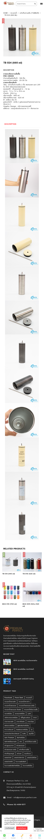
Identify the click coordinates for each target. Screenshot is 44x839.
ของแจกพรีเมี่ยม (20, 714)
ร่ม (31, 730)
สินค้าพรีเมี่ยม (21, 738)
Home (5, 13)
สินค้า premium (9, 738)
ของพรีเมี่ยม (8, 714)
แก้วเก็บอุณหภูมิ (9, 754)
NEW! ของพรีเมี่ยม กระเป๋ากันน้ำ (23, 669)
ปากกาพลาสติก (9, 722)
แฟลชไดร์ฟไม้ (8, 762)
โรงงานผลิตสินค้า (21, 762)
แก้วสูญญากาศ (9, 746)
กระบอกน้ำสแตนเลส (10, 706)
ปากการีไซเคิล (20, 722)
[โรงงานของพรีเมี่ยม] (8, 3)
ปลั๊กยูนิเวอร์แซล (25, 718)
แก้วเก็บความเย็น (24, 750)
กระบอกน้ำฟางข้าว (24, 702)
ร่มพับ (24, 734)
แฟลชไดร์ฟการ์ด (19, 758)
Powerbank (8, 698)
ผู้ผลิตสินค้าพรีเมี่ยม (23, 726)
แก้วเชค (19, 754)
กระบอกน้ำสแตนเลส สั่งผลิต (12, 710)
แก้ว (21, 742)
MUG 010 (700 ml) (9, 604)
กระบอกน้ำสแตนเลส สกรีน (26, 706)
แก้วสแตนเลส (20, 746)
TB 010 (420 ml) (29, 574)
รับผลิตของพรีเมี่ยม (22, 730)
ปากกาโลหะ (30, 722)
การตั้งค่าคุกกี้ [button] (10, 828)
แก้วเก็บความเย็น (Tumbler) (29, 13)
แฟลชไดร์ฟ (7, 758)
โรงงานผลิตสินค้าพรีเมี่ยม (12, 766)
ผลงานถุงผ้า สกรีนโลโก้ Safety (23, 679)
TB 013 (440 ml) (8, 574)
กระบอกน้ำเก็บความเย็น (31, 710)
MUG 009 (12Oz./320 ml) (31, 605)
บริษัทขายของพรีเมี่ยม (11, 718)
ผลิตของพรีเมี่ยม (9, 726)
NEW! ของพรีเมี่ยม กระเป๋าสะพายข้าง (25, 661)
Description (10, 124)
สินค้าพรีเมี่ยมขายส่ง (10, 742)
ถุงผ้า (29, 714)
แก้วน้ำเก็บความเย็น (30, 742)
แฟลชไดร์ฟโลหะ (32, 758)
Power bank (19, 698)
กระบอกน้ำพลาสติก (10, 702)
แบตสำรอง (27, 754)
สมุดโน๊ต (31, 734)
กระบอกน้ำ (13, 13)
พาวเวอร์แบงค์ (8, 730)
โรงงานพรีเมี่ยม (27, 766)
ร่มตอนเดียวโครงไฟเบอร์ (11, 734)
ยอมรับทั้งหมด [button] (22, 828)
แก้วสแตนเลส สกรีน (10, 750)
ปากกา (35, 718)
